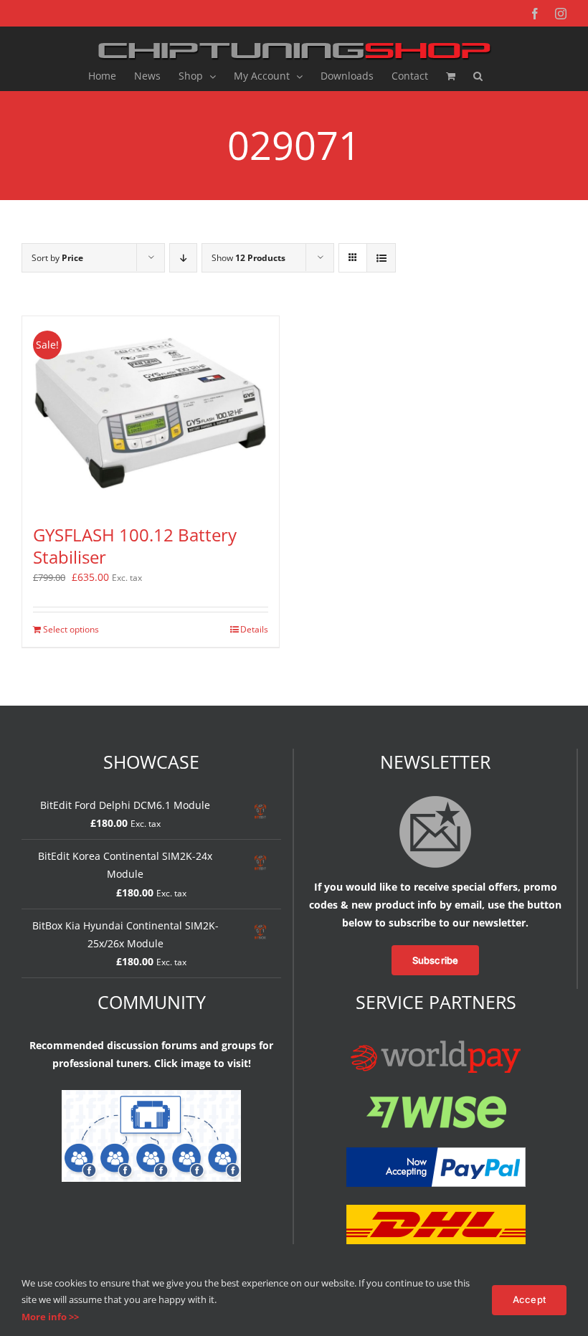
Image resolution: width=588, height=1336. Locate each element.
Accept (529, 1299)
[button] (478, 76)
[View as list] (381, 258)
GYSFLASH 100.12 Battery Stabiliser (135, 546)
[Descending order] (183, 258)
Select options (71, 629)
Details (254, 629)
